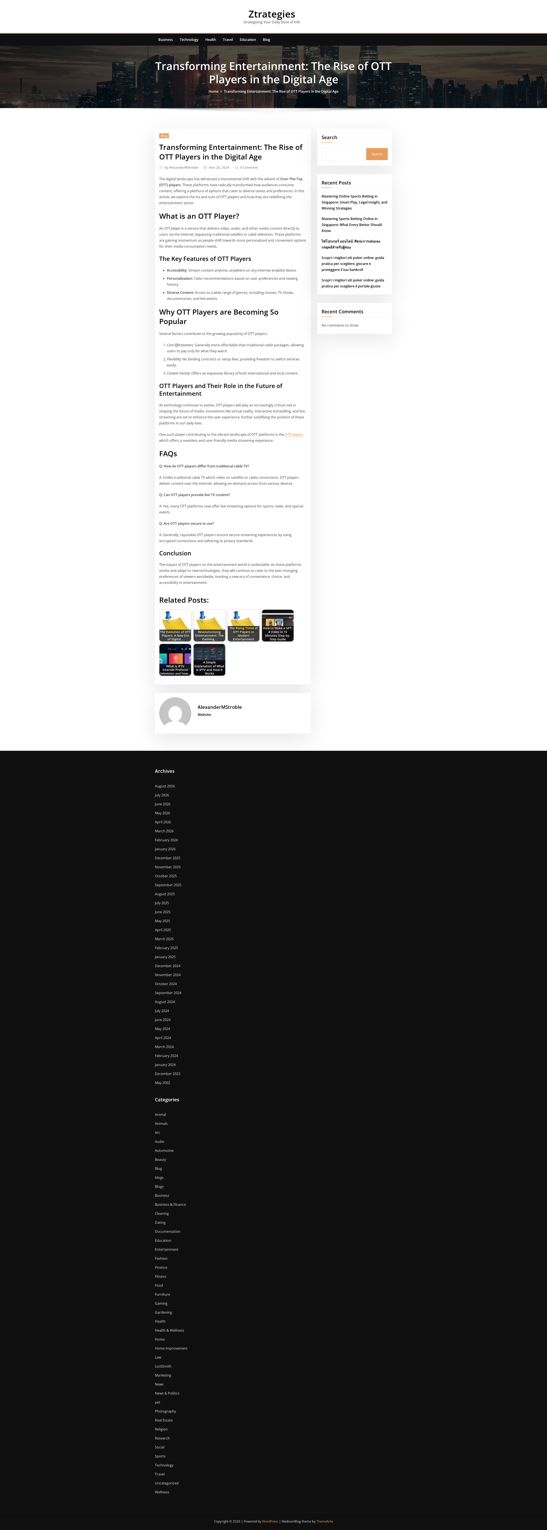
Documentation (167, 1231)
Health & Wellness (169, 1330)
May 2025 (162, 921)
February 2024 (166, 1055)
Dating (160, 1222)
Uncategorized (167, 1483)
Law (158, 1357)
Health (210, 39)
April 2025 (163, 930)
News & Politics (167, 1393)
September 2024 (168, 992)
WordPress (270, 1521)
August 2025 (165, 894)
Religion (161, 1429)
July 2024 (162, 1010)
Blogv (159, 1186)
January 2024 (165, 1064)
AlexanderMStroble (182, 167)
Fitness (160, 1276)
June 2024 (163, 1019)
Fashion (161, 1258)
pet (157, 1402)
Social (159, 1447)
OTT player (294, 434)
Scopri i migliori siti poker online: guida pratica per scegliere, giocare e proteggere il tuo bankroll (353, 263)
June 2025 (163, 912)
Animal (160, 1114)
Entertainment (166, 1249)
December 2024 (167, 965)
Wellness (162, 1492)
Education (248, 39)
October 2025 (166, 876)
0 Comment (249, 167)
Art (157, 1132)
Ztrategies (272, 13)
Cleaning (162, 1213)
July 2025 (162, 903)
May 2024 (162, 1028)
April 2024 (163, 1037)
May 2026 (162, 813)
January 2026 (165, 849)
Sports (160, 1456)
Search (329, 137)
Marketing (163, 1375)
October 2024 (166, 983)
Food (159, 1285)
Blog (266, 39)
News (159, 1384)
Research (162, 1438)
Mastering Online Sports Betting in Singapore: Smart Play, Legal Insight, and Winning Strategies (354, 202)
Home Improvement (171, 1348)
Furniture (162, 1294)
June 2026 (163, 804)
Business (165, 39)
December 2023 (167, 1073)
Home (213, 91)
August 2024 (165, 1001)
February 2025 (166, 948)
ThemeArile (324, 1521)
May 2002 (162, 1082)
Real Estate (164, 1420)
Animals (161, 1123)
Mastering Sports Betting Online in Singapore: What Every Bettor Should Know (352, 224)
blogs (159, 1177)
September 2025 (168, 885)
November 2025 (168, 867)
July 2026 (162, 795)
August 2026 (165, 786)
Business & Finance (170, 1204)
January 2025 (165, 957)
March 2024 (164, 1046)
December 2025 (167, 858)
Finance (161, 1267)
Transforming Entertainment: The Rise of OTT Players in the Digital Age (281, 91)
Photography (165, 1411)
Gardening (163, 1312)
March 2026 (164, 831)
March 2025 (164, 939)
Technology (189, 39)
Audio (159, 1141)
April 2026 (163, 822)
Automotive (164, 1150)
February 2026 (166, 840)
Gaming (161, 1303)
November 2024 (168, 974)
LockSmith (163, 1366)
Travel (228, 39)
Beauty (160, 1159)
